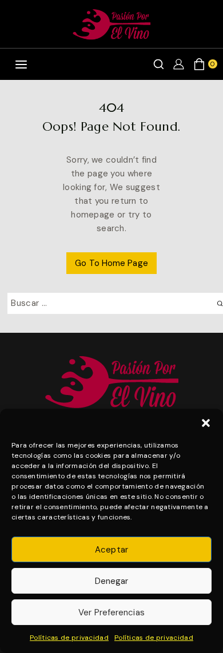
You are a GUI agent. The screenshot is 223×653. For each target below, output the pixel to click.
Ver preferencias (111, 612)
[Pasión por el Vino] (111, 24)
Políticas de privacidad (69, 637)
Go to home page (111, 263)
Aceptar (111, 549)
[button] (206, 423)
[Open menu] (21, 64)
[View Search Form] (159, 64)
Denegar (112, 581)
